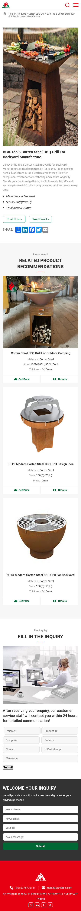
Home (11, 14)
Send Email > (40, 219)
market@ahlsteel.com (59, 887)
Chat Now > (14, 219)
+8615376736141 (24, 887)
